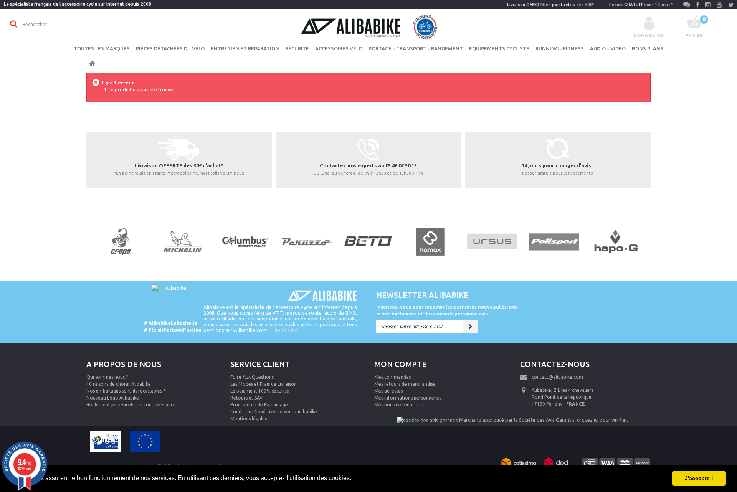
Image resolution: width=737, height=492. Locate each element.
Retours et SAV (246, 397)
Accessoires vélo (338, 48)
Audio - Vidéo (608, 48)
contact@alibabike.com (557, 377)
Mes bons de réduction (398, 404)
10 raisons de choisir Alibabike (118, 383)
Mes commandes (392, 377)
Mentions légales (248, 418)
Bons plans (647, 48)
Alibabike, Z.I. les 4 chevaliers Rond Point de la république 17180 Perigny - (562, 397)
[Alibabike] (368, 26)
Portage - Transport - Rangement (415, 48)
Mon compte (400, 364)
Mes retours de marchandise (405, 383)
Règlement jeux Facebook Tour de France (131, 404)
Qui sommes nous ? (107, 377)
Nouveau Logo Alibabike (112, 397)
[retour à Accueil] (92, 63)
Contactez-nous (555, 364)
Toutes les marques (102, 48)
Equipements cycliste (499, 48)
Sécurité (297, 48)
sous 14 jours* (641, 4)
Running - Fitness (559, 48)
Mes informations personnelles (407, 397)
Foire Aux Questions (252, 377)
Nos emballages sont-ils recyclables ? (125, 390)
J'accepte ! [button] (699, 478)
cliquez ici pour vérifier (602, 420)
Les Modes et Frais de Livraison (263, 383)
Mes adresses (388, 390)
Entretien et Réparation (245, 48)
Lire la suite (285, 330)
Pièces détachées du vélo (170, 48)
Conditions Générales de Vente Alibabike (273, 411)
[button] (354, 479)
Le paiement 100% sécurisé (259, 390)
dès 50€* (550, 4)
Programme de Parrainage (259, 404)
